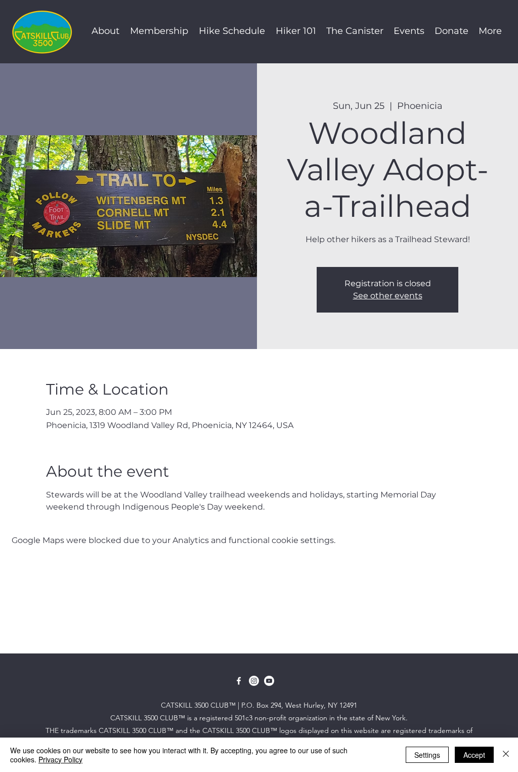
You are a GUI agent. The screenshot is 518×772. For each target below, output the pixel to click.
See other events (387, 295)
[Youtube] (269, 681)
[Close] (506, 755)
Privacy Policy (60, 759)
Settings (427, 755)
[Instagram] (254, 681)
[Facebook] (239, 681)
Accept (474, 755)
